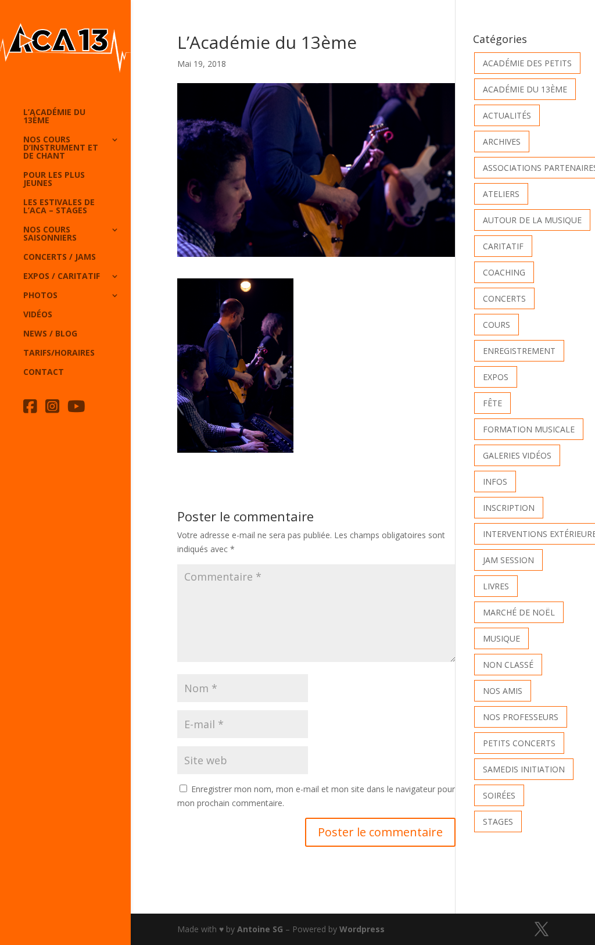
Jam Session (508, 559)
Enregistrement (519, 350)
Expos (495, 376)
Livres (496, 586)
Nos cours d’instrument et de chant (60, 148)
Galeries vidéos (517, 455)
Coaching (504, 272)
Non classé (508, 664)
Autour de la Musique (532, 219)
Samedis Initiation (524, 769)
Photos (40, 295)
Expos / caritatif (61, 276)
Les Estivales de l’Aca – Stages (59, 207)
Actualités (507, 115)
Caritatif (503, 246)
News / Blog (50, 334)
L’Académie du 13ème (54, 117)
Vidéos (37, 315)
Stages (498, 821)
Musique (501, 638)
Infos (495, 481)
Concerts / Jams (59, 257)
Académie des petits (527, 63)
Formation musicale (529, 429)
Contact (43, 372)
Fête (492, 403)
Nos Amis (502, 690)
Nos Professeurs (520, 716)
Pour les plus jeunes (54, 179)
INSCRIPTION (509, 507)
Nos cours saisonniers (50, 234)
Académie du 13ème (525, 89)
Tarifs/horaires (59, 353)
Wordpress (362, 929)
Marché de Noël (519, 612)
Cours (496, 324)
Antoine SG (260, 929)
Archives (502, 141)
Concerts (504, 298)
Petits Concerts (519, 743)
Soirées (499, 795)
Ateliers (501, 193)
